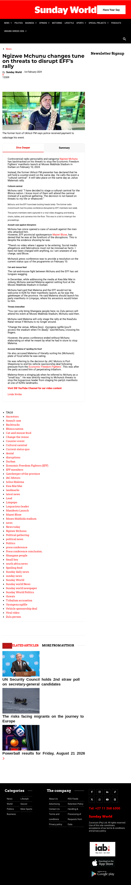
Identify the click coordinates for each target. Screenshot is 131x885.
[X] (42, 82)
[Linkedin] (34, 82)
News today (13, 526)
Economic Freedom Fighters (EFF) (27, 465)
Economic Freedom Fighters (45, 367)
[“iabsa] (102, 856)
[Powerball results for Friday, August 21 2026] (43, 737)
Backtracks (13, 424)
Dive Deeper (23, 147)
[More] (73, 82)
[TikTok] (115, 792)
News (9, 49)
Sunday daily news (17, 571)
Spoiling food (14, 567)
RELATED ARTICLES (24, 645)
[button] (124, 39)
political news (14, 539)
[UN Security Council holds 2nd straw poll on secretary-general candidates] (43, 664)
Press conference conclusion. (24, 551)
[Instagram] (100, 792)
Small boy (12, 559)
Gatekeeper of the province (23, 473)
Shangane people (16, 555)
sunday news (14, 576)
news (9, 522)
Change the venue (17, 437)
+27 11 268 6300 (107, 808)
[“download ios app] (102, 867)
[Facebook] (26, 82)
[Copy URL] (65, 82)
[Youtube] (107, 800)
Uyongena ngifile (16, 604)
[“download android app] (102, 878)
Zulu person (13, 616)
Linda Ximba (15, 394)
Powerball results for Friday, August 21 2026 (43, 753)
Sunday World (14, 72)
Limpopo (11, 502)
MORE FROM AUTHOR (58, 645)
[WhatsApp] (57, 82)
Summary (64, 148)
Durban (10, 461)
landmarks (12, 490)
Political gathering (17, 535)
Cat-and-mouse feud (18, 432)
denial (10, 453)
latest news (13, 494)
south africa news (17, 563)
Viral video (12, 612)
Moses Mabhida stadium (21, 518)
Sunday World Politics (20, 592)
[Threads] (115, 800)
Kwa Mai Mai (14, 486)
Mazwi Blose (60, 234)
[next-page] (3, 759)
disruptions (13, 457)
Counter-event (15, 441)
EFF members (14, 469)
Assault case (13, 420)
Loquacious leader (17, 506)
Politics (10, 543)
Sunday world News (18, 584)
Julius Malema (15, 482)
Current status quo (18, 449)
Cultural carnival (16, 445)
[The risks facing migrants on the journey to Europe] (43, 701)
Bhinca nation (14, 428)
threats (10, 596)
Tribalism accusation (19, 600)
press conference (16, 547)
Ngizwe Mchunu (69, 159)
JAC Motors (13, 477)
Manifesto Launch (17, 510)
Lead (9, 498)
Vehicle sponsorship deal (21, 608)
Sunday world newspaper (21, 588)
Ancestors (12, 416)
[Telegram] (50, 82)
